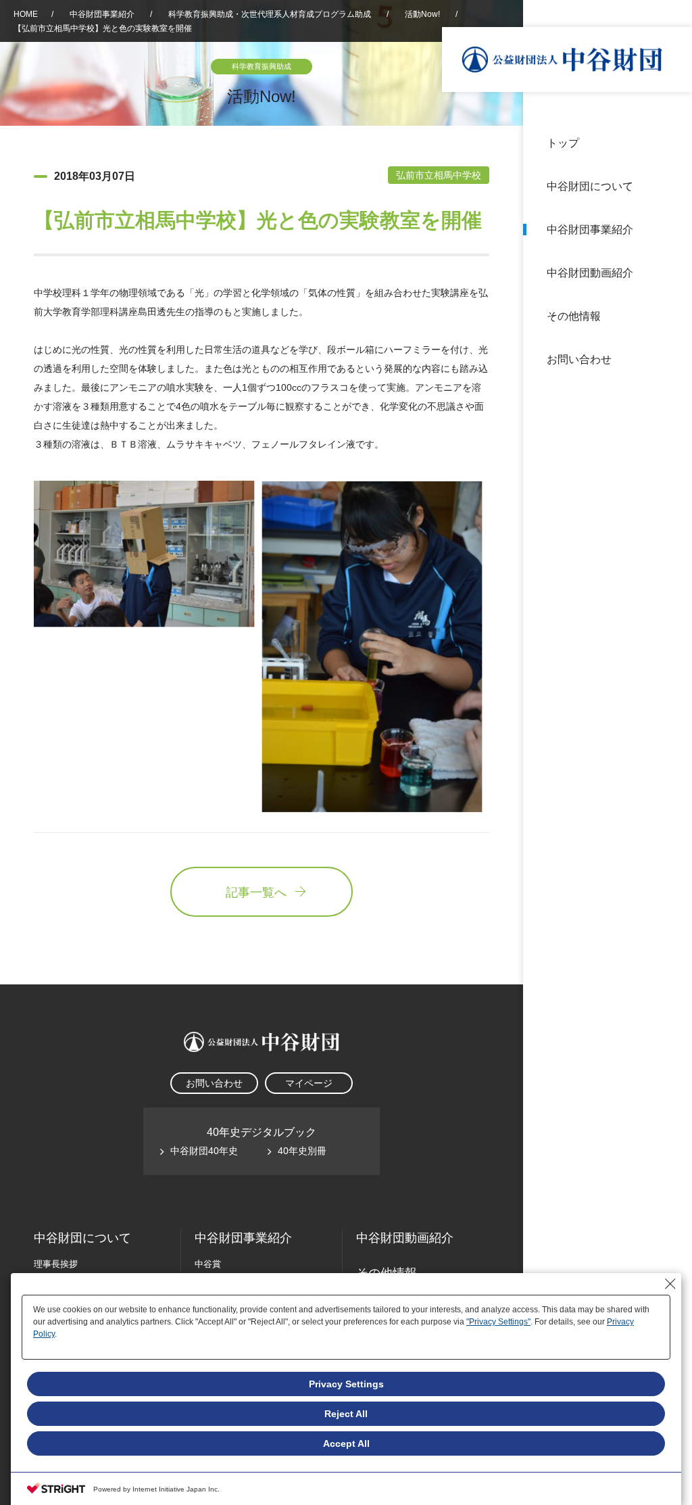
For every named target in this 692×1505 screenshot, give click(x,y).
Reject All (346, 1413)
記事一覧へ (256, 892)
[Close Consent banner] (670, 1284)
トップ (563, 143)
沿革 (672, 273)
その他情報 (574, 316)
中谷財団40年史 (204, 1150)
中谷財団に (82, 1238)
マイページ (308, 1083)
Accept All (346, 1443)
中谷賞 (208, 1264)
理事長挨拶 (56, 1264)
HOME (26, 14)
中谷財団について (590, 186)
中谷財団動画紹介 (590, 273)
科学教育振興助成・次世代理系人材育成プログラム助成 (269, 14)
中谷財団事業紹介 (590, 229)
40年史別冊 (302, 1150)
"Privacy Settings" (498, 1322)
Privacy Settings (346, 1384)
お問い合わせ (579, 359)
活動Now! (422, 14)
